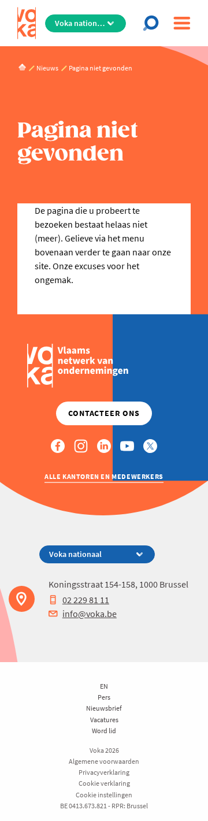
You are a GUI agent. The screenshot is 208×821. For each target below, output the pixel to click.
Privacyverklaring (104, 772)
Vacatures (104, 719)
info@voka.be (89, 613)
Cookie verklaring (104, 783)
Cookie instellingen (104, 794)
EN (104, 686)
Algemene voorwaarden (104, 761)
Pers (104, 697)
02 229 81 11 (85, 599)
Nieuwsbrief (104, 708)
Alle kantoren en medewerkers (104, 476)
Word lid (104, 730)
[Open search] (153, 23)
